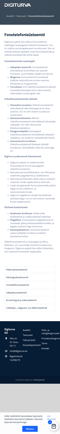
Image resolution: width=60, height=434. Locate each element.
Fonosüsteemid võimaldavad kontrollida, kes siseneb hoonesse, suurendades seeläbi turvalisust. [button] (31, 70)
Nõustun (30, 429)
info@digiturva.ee (14, 351)
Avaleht (26, 330)
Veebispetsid (38, 379)
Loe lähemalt (51, 417)
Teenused (27, 335)
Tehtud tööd (29, 340)
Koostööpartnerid (30, 345)
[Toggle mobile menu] (54, 4)
